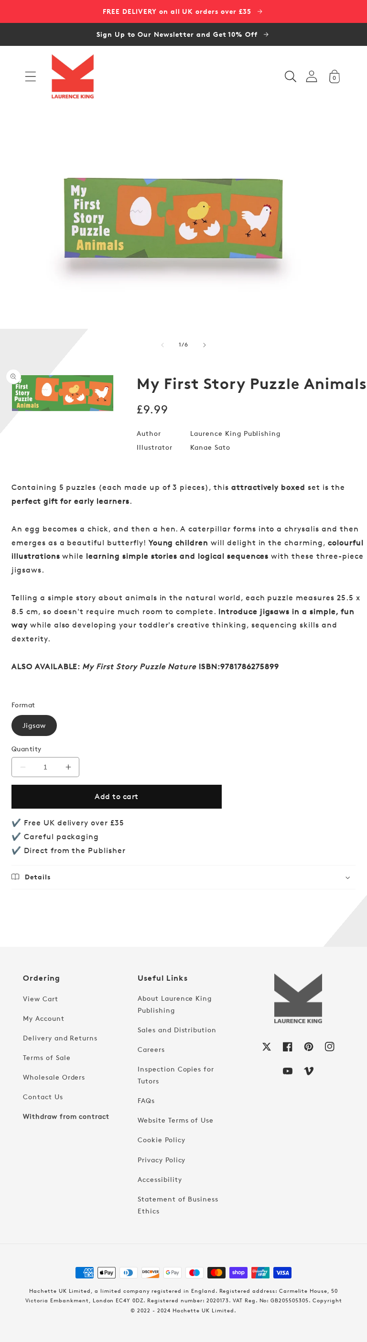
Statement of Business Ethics (178, 1205)
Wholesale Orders (54, 1077)
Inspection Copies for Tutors (176, 1075)
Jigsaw (34, 725)
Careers (151, 1049)
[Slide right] (204, 345)
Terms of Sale (46, 1057)
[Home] (73, 76)
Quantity (26, 749)
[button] (30, 76)
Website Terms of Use (176, 1120)
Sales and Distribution (177, 1030)
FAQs (146, 1100)
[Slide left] (162, 345)
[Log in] (311, 76)
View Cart (40, 999)
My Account (44, 1018)
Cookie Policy (161, 1140)
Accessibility (160, 1179)
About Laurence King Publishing (175, 1004)
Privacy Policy (161, 1160)
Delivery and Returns (60, 1038)
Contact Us (43, 1097)
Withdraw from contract (66, 1116)
